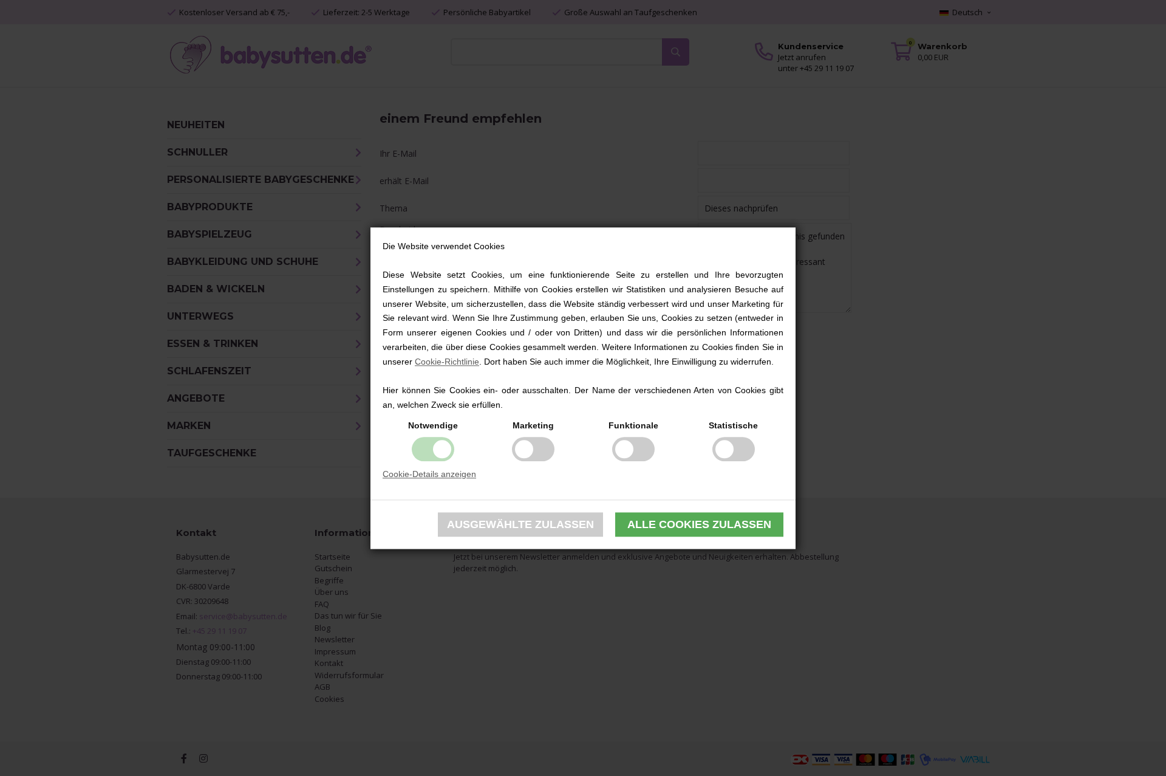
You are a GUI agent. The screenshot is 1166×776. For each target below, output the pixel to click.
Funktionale (633, 425)
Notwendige (433, 425)
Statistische (733, 425)
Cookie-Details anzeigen (429, 474)
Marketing (533, 425)
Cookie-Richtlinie (447, 361)
